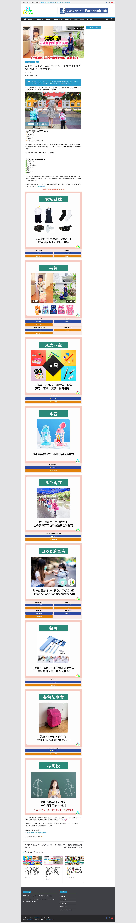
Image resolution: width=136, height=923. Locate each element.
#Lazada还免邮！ (42, 186)
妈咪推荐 (39, 19)
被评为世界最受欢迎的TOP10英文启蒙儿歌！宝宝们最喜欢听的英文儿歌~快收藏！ (32, 871)
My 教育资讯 (57, 19)
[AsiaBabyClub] (25, 19)
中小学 (33, 62)
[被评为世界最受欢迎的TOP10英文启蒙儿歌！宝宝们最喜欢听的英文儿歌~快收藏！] (32, 857)
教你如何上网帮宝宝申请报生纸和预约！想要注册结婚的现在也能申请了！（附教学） (53, 872)
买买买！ (82, 19)
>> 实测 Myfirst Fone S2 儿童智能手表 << (37, 832)
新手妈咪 (30, 19)
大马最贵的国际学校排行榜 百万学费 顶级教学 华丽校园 (74, 871)
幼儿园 (37, 62)
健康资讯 (67, 19)
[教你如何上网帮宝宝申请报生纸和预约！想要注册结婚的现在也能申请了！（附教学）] (53, 857)
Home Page (63, 903)
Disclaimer (62, 896)
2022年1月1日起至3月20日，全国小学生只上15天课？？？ (38, 846)
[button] (33, 19)
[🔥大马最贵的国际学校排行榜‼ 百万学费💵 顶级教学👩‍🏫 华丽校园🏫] (74, 857)
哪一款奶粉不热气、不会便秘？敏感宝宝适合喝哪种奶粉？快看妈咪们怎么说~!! (68, 846)
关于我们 (89, 19)
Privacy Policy (63, 906)
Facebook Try (63, 900)
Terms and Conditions (66, 909)
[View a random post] (111, 19)
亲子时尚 (75, 19)
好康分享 (47, 19)
